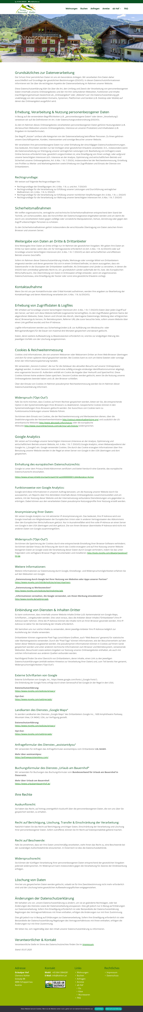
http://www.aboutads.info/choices (55, 422)
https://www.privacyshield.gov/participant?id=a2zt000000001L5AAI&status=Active (54, 477)
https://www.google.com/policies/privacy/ (35, 691)
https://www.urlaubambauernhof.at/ (32, 783)
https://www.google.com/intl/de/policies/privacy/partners (42, 582)
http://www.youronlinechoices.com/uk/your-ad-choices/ (51, 425)
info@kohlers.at (59, 975)
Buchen (84, 9)
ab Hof (116, 9)
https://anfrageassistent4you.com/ (31, 757)
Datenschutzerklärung (113, 1009)
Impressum (88, 944)
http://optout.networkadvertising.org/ (80, 419)
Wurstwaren (84, 994)
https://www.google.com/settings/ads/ (33, 699)
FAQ (126, 9)
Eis (79, 988)
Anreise (106, 9)
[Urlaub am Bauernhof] (55, 987)
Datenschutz (113, 975)
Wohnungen (71, 9)
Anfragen (95, 9)
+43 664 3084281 (60, 972)
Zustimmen (99, 1009)
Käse (80, 991)
